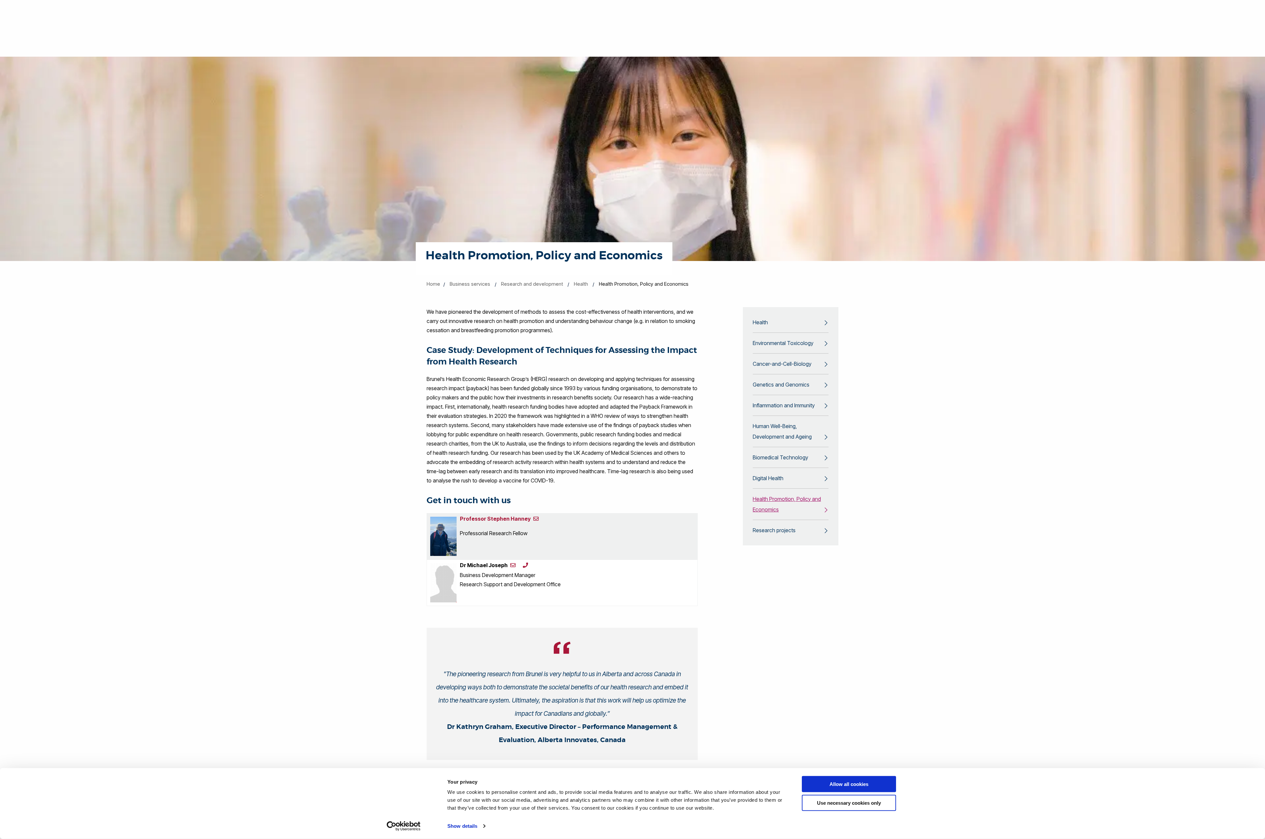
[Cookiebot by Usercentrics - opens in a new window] (404, 826)
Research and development (532, 284)
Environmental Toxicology (783, 343)
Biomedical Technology (780, 457)
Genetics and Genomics (781, 384)
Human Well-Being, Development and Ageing (782, 431)
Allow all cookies (848, 784)
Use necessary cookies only (849, 802)
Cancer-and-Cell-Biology (782, 364)
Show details (462, 826)
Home (433, 284)
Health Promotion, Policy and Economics (787, 504)
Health (581, 284)
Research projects (774, 530)
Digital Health (768, 478)
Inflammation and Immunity (784, 405)
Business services (470, 284)
